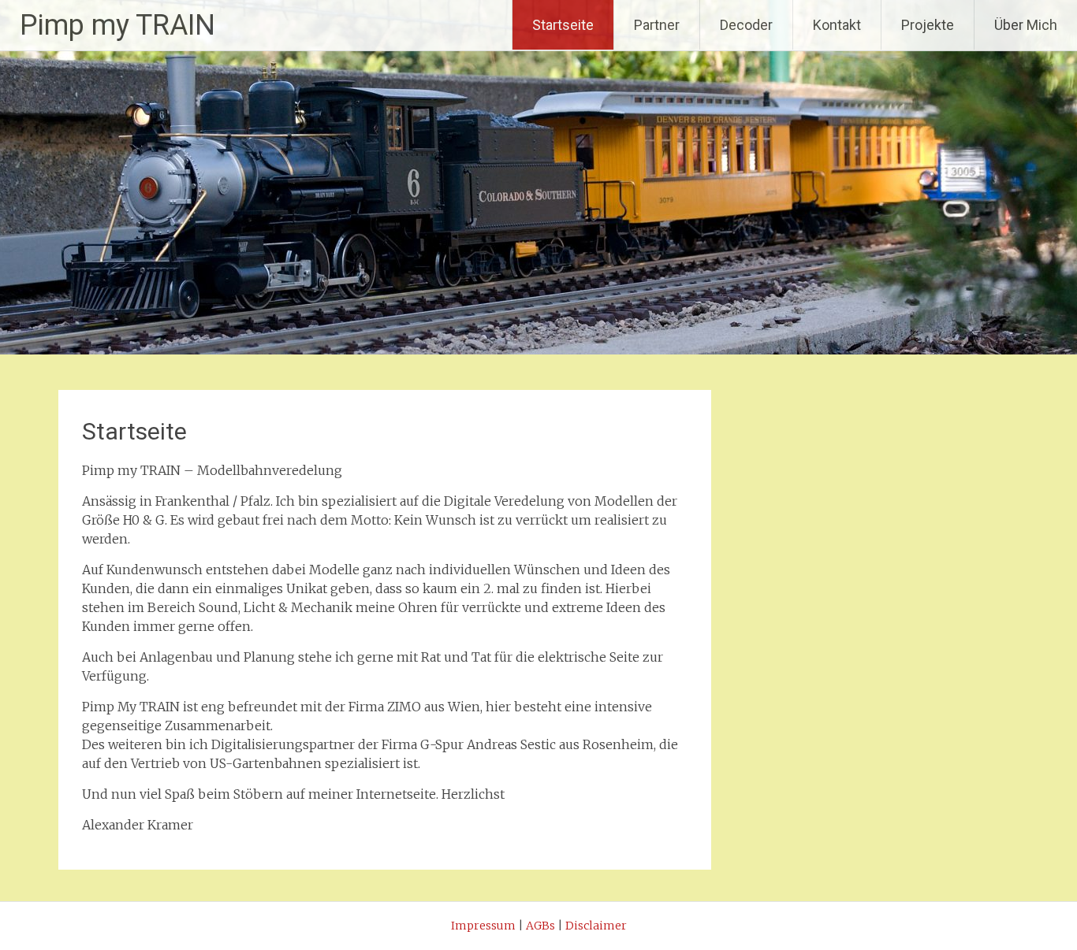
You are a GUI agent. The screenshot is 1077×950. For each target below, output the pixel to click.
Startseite (563, 25)
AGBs (540, 925)
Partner (657, 25)
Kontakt (837, 25)
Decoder (746, 25)
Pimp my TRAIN (117, 25)
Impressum (483, 925)
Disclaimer (596, 925)
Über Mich (1025, 25)
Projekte (927, 25)
